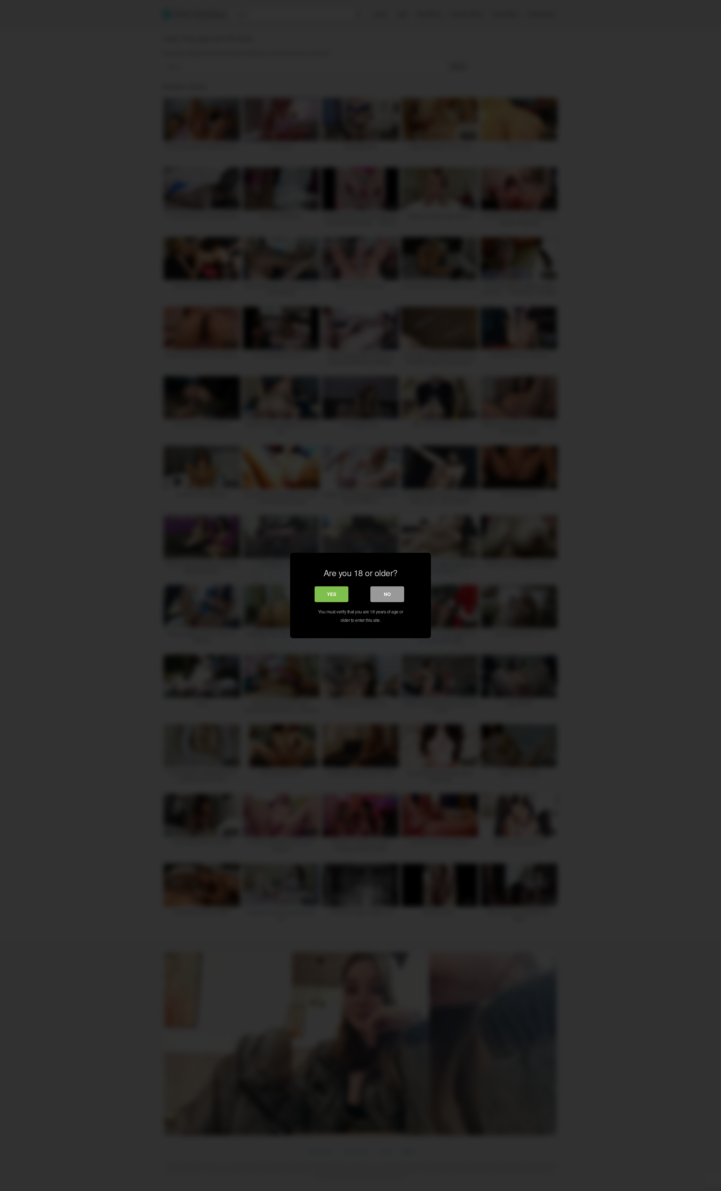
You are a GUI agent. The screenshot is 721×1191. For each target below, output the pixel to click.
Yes (331, 594)
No (387, 594)
